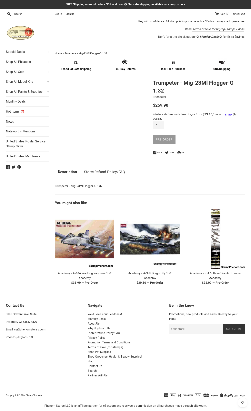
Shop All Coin (27, 72)
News (10, 121)
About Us (94, 323)
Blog (90, 361)
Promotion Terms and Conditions (109, 342)
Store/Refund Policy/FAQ (104, 172)
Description (67, 172)
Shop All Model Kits (27, 81)
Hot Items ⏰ (15, 111)
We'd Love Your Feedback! (105, 314)
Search (92, 370)
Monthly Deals (16, 101)
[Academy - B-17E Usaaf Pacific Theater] (215, 239)
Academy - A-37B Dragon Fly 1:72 (150, 273)
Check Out (239, 13)
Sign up (70, 13)
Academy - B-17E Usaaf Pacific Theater (215, 273)
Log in (58, 13)
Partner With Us (98, 375)
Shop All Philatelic (27, 62)
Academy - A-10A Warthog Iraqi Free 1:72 (85, 273)
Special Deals (27, 52)
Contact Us (95, 366)
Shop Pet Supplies (99, 352)
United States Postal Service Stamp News (25, 143)
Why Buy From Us (99, 328)
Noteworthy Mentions (20, 131)
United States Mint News (23, 156)
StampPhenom (34, 395)
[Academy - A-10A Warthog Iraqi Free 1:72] (84, 239)
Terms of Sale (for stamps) (105, 347)
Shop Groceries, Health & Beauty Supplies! (115, 356)
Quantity (157, 118)
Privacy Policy (96, 337)
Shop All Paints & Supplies (27, 92)
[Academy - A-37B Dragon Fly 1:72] (150, 239)
